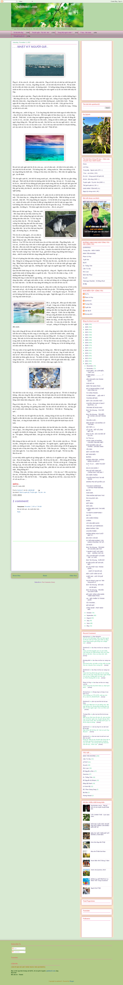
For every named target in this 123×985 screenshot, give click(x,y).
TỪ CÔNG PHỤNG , (92, 393)
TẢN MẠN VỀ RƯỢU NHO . (94, 407)
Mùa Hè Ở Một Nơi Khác (98, 851)
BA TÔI (88, 490)
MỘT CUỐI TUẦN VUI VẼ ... (94, 573)
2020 (87, 340)
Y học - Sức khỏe (85, 32)
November (90, 368)
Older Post (73, 575)
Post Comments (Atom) (48, 582)
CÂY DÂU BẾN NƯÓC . (93, 523)
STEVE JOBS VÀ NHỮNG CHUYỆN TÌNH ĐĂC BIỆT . (95, 441)
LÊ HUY (85, 762)
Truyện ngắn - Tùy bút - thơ (40, 32)
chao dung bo (96, 636)
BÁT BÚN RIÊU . (91, 454)
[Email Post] (38, 490)
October (89, 612)
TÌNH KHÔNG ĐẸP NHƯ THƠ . (95, 495)
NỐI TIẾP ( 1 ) (90, 427)
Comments (16, 952)
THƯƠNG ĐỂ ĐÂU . (92, 398)
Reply (18, 512)
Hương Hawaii (87, 795)
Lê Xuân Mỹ (86, 786)
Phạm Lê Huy (89, 297)
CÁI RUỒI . (89, 544)
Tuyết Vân (86, 259)
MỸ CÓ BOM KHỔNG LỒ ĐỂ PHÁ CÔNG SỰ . (95, 389)
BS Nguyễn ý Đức (88, 771)
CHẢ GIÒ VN (90, 383)
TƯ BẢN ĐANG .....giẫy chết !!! (95, 395)
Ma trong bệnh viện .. (92, 498)
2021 (87, 337)
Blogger (72, 981)
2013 (87, 358)
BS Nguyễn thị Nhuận (89, 780)
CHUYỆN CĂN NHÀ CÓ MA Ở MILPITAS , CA (95, 404)
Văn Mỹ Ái (88, 310)
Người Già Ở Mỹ (96, 888)
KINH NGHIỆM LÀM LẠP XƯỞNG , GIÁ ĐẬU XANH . (95, 445)
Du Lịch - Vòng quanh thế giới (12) (93, 176)
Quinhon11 (20, 490)
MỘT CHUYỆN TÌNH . (93, 452)
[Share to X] (17, 495)
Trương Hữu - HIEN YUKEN (91, 250)
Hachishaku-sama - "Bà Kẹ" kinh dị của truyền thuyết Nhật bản (100, 807)
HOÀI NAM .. (90, 493)
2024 (87, 329)
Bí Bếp (85, 284)
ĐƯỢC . (88, 500)
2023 (87, 332)
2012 (87, 361)
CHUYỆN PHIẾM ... (92, 531)
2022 (87, 335)
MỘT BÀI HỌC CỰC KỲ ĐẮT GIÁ (94, 202)
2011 (86, 363)
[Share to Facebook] (19, 495)
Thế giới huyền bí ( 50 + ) (90, 185)
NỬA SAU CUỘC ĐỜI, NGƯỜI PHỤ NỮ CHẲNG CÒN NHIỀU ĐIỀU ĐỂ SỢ (100, 825)
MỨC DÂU (89, 506)
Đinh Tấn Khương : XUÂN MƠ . (95, 560)
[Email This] (14, 495)
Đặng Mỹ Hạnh (87, 783)
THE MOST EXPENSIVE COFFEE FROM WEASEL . (95, 486)
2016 (87, 350)
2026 (87, 324)
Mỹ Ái (84, 262)
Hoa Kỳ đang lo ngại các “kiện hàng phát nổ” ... (95, 581)
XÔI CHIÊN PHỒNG (92, 518)
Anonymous (86, 636)
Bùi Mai (85, 792)
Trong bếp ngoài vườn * (65, 32)
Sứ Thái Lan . (90, 438)
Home (45, 575)
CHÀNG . (89, 520)
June (88, 623)
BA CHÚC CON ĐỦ (92, 538)
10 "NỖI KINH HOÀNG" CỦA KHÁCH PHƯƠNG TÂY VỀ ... (95, 541)
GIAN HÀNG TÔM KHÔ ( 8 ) (91, 188)
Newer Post (16, 575)
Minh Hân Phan (87, 275)
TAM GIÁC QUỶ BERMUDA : (95, 526)
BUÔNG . (89, 457)
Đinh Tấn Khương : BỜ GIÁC (95, 585)
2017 (87, 348)
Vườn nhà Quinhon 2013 (98, 870)
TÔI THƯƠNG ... (91, 602)
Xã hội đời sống (18, 32)
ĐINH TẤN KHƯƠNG (89, 253)
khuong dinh (88, 314)
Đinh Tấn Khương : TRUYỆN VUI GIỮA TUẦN (95, 590)
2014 (87, 355)
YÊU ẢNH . (89, 449)
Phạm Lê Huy (87, 256)
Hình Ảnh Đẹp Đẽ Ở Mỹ (98, 842)
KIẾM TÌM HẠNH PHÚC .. (94, 386)
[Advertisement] (45, 556)
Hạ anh (85, 278)
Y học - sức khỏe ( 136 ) (90, 173)
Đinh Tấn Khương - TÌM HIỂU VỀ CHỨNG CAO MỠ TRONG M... (96, 416)
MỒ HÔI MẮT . (90, 605)
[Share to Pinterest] (21, 495)
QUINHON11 (87, 247)
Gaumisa (85, 774)
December (90, 366)
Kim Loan (86, 271)
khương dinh (87, 660)
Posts (15, 948)
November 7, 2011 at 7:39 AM (33, 506)
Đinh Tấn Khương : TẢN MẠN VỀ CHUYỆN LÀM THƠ (95, 548)
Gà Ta (87, 294)
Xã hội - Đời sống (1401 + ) (91, 179)
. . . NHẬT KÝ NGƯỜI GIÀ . (94, 571)
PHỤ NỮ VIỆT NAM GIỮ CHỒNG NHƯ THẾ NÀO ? (94, 471)
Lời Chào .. (86, 167)
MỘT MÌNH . (90, 503)
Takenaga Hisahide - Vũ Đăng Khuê (94, 281)
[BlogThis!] (15, 495)
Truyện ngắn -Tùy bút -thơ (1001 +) (93, 182)
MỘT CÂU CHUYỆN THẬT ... (95, 401)
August (89, 618)
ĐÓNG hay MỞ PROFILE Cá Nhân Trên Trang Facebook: (99, 879)
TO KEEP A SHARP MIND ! (94, 512)
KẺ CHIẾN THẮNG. (92, 475)
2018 (87, 345)
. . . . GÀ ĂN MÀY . (91, 587)
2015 (87, 353)
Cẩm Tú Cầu (87, 268)
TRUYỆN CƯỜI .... (91, 420)
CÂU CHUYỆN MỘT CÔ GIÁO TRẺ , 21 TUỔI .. (95, 556)
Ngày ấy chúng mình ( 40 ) (91, 191)
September (90, 615)
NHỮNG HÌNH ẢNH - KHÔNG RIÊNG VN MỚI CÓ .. (95, 460)
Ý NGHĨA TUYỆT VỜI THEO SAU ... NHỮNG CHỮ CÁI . (95, 552)
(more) (88, 643)
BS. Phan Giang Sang (89, 789)
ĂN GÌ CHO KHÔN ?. (92, 468)
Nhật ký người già (24, 492)
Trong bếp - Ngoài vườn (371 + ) (93, 170)
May (88, 626)
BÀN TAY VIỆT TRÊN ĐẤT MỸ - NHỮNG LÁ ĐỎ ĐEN (100, 833)
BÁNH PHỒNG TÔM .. (93, 528)
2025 (87, 327)
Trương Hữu (88, 304)
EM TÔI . (89, 515)
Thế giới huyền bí (19, 36)
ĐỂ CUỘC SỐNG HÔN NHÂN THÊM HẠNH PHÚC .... (95, 595)
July (88, 620)
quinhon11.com (51, 971)
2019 (87, 342)
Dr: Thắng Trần (87, 265)
